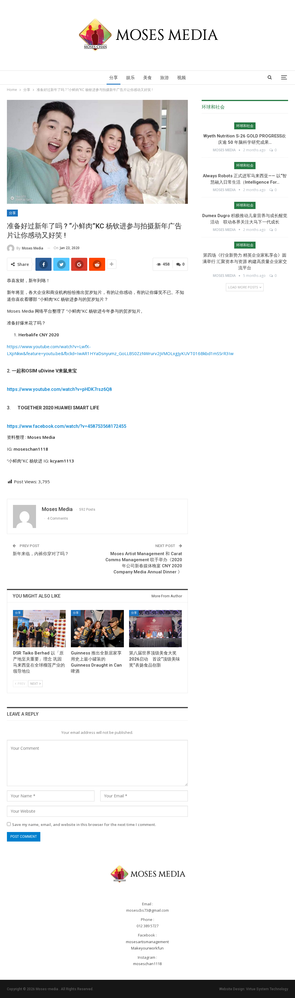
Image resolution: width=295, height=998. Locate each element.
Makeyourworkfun (147, 948)
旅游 (164, 77)
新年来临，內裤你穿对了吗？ (41, 553)
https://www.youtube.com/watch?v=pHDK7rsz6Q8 (59, 389)
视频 (181, 77)
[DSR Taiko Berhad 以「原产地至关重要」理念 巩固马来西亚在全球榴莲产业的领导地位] (39, 628)
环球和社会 (245, 126)
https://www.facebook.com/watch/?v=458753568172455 (66, 426)
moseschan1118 (147, 963)
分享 (113, 77)
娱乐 (130, 77)
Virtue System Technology (267, 989)
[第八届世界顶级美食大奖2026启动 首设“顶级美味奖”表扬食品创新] (155, 628)
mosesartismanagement (147, 941)
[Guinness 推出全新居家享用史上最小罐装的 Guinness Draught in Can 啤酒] (97, 628)
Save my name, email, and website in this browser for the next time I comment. (84, 824)
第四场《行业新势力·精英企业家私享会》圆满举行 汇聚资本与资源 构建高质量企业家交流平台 (245, 262)
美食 (147, 77)
